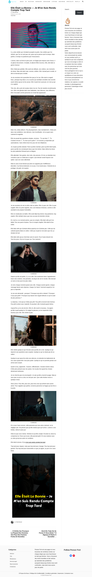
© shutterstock (34, 127)
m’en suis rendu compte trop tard (35, 442)
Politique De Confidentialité (37, 573)
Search (67, 9)
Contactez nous (69, 573)
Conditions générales (51, 573)
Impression (61, 573)
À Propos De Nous (24, 573)
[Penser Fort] (13, 1)
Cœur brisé (13, 15)
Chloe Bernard (15, 12)
